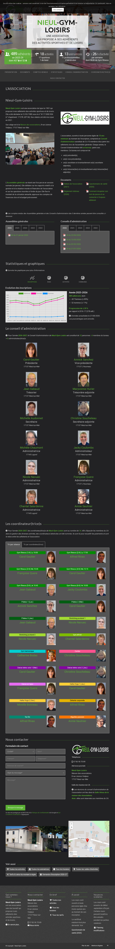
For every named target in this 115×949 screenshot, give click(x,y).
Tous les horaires (62, 869)
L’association (18, 89)
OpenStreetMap (104, 856)
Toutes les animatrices (40, 869)
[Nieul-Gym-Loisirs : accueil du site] (90, 750)
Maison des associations (30, 125)
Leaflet (96, 856)
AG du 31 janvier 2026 (19, 235)
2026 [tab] (10, 228)
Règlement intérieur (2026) (71, 192)
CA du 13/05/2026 (73, 240)
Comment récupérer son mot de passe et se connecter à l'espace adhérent (98, 195)
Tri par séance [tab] (14, 544)
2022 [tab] (41, 228)
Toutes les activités (17, 869)
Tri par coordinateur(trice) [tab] (33, 544)
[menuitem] (10, 72)
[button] (87, 840)
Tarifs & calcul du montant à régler (22, 874)
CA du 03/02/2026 (73, 244)
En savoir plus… (13, 925)
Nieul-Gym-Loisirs (20, 946)
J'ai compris (58, 10)
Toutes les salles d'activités (86, 869)
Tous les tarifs (58, 915)
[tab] (32, 281)
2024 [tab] (25, 228)
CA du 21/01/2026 (73, 249)
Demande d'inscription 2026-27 (54, 874)
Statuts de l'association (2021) (73, 185)
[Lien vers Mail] (107, 945)
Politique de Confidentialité (40, 812)
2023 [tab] (33, 228)
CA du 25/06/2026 (73, 235)
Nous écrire (34, 925)
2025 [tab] (17, 228)
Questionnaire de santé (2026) (98, 185)
